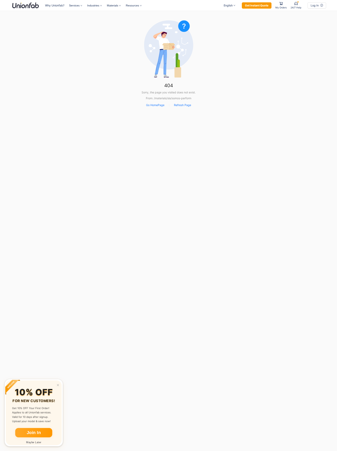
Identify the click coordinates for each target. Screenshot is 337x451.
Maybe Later (33, 442)
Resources (132, 5)
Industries (93, 5)
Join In (34, 432)
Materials (112, 5)
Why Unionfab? (54, 5)
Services (74, 5)
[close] (57, 385)
